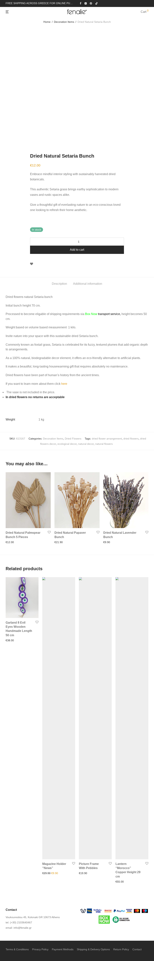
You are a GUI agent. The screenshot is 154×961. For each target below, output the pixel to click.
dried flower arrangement (107, 438)
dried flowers (131, 438)
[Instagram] (85, 3)
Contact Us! (121, 881)
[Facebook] (80, 3)
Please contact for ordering (57, 873)
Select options (13, 640)
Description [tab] (59, 283)
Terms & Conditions (17, 949)
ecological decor (67, 443)
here (64, 383)
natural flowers (104, 443)
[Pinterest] (91, 3)
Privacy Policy (40, 949)
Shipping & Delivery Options (93, 949)
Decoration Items (64, 21)
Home (47, 21)
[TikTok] (96, 3)
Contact (137, 949)
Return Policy (121, 949)
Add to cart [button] (11, 542)
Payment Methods (62, 949)
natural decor (86, 443)
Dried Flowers (73, 438)
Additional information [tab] (87, 283)
